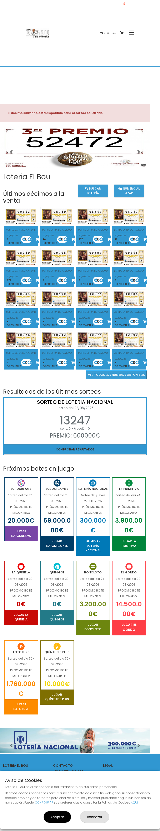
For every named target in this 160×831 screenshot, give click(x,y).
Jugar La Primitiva (129, 543)
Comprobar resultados (75, 449)
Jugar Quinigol (57, 617)
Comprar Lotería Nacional (93, 545)
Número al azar (131, 190)
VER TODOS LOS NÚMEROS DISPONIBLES (116, 375)
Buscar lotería (94, 190)
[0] (124, 33)
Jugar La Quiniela (21, 617)
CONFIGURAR (44, 802)
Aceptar (57, 817)
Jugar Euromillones (57, 543)
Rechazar (94, 817)
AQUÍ (134, 802)
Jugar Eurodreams (21, 533)
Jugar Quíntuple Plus (57, 696)
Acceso (109, 33)
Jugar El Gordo (128, 627)
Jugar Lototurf (21, 706)
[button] (11, 152)
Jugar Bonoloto (92, 627)
